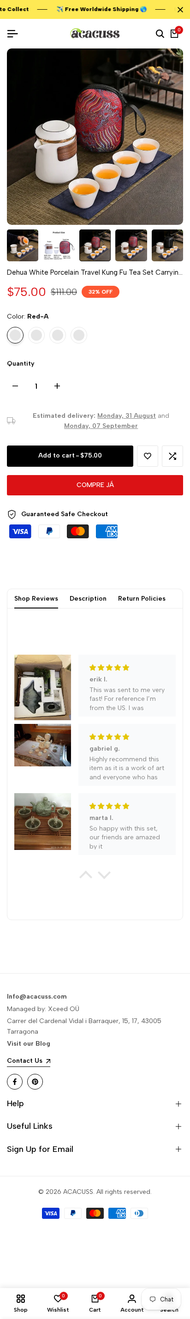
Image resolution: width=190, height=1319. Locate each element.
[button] (147, 456)
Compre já (95, 485)
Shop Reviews (36, 598)
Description (88, 598)
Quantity (21, 363)
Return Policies (142, 598)
